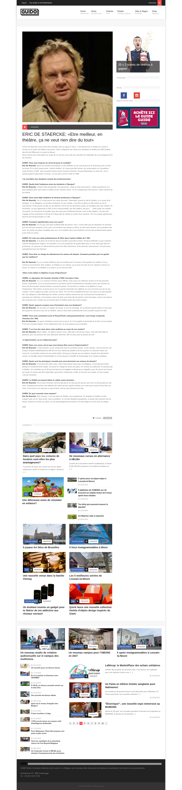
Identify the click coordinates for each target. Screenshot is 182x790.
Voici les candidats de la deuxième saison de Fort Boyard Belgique (45, 742)
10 (103, 723)
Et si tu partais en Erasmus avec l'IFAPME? (44, 676)
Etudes (124, 12)
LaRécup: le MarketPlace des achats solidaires (132, 665)
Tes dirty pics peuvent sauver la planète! (93, 505)
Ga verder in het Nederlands (41, 3)
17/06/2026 (37, 494)
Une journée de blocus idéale (43, 695)
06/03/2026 (93, 570)
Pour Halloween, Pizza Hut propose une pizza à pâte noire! (47, 732)
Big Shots (108, 418)
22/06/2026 (93, 450)
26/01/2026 (93, 647)
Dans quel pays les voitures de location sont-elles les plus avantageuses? (41, 459)
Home (84, 12)
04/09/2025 (93, 676)
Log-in (24, 3)
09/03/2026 (38, 570)
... (106, 723)
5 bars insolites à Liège (41, 713)
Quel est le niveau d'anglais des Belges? (44, 704)
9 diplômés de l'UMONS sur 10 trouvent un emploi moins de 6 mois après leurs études (95, 493)
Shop (155, 12)
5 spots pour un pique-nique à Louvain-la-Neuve (92, 479)
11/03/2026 (93, 541)
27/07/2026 (47, 450)
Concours (152, 3)
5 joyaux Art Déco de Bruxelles (41, 547)
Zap (26, 494)
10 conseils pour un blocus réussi (45, 668)
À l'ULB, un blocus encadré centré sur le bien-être (47, 686)
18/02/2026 (84, 601)
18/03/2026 (47, 541)
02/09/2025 (84, 695)
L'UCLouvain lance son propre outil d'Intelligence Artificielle (46, 722)
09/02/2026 (44, 647)
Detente (109, 12)
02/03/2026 (47, 601)
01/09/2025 (93, 714)
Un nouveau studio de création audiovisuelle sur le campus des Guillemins (39, 655)
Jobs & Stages (141, 12)
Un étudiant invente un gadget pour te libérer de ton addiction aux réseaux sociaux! (44, 610)
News (96, 12)
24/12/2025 (141, 647)
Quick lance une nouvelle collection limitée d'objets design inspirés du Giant (90, 610)
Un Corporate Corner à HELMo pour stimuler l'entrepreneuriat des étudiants (47, 752)
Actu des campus (31, 450)
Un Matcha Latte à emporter (91, 516)
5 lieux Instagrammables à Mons (88, 547)
